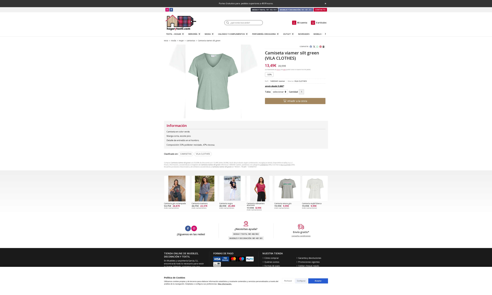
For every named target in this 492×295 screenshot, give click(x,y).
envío (278, 69)
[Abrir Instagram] (167, 9)
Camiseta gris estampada (175, 203)
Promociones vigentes (309, 262)
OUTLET (287, 34)
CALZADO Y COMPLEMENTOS (231, 34)
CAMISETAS (264, 165)
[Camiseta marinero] (204, 188)
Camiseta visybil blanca (311, 203)
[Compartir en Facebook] (311, 46)
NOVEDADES (303, 34)
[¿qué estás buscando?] (243, 22)
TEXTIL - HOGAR (173, 34)
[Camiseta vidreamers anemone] (260, 188)
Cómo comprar (271, 258)
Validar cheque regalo (308, 265)
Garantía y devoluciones (309, 258)
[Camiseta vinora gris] (287, 188)
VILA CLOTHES (285, 165)
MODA (208, 34)
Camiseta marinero (200, 203)
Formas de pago (272, 265)
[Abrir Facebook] (171, 9)
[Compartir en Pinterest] (320, 46)
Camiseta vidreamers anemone (256, 204)
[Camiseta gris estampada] (177, 188)
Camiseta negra (226, 203)
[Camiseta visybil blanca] (315, 188)
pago (284, 69)
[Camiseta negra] (232, 188)
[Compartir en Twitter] (314, 46)
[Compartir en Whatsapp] (317, 46)
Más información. (225, 284)
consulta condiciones (301, 236)
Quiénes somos (271, 262)
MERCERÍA (192, 34)
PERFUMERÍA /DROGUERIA (264, 34)
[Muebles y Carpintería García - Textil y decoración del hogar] (181, 22)
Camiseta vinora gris (282, 203)
